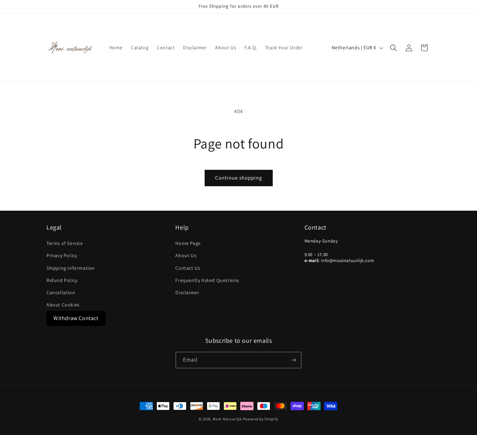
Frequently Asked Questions (207, 280)
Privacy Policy (61, 255)
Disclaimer (187, 292)
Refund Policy (62, 280)
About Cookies (63, 305)
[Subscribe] (293, 360)
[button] (393, 48)
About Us (185, 255)
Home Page (187, 243)
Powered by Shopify (261, 418)
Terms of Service (64, 243)
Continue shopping (238, 177)
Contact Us (187, 268)
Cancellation (60, 292)
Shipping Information (70, 268)
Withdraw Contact (75, 318)
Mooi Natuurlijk (227, 418)
